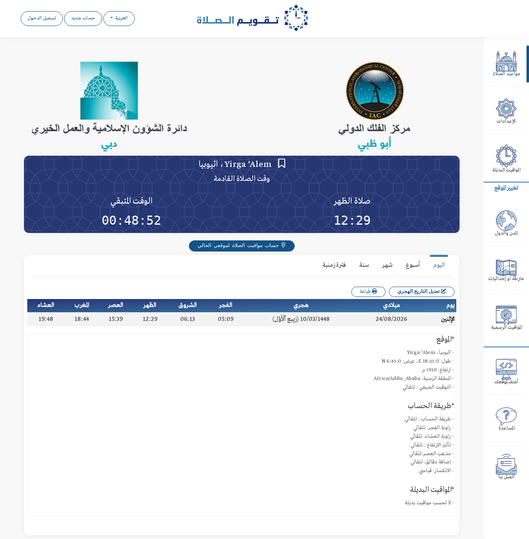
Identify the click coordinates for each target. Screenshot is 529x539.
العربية (121, 18)
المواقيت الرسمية (506, 327)
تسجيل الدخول (42, 18)
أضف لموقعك (506, 382)
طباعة (366, 291)
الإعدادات (506, 121)
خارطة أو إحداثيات (506, 279)
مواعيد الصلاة (506, 74)
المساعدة (506, 428)
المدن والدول (506, 233)
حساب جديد (83, 18)
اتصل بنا (506, 477)
